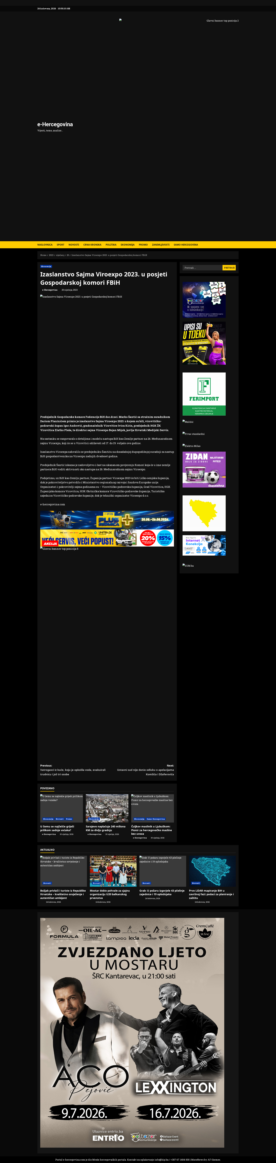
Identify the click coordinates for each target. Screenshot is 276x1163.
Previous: (73, 770)
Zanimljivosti (160, 244)
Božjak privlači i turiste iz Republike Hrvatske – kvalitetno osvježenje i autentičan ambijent (63, 894)
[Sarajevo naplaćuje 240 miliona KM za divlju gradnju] (107, 808)
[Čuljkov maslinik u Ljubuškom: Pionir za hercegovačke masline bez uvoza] (152, 808)
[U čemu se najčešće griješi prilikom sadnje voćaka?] (61, 808)
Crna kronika (92, 244)
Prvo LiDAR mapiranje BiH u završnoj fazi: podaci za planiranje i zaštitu (211, 894)
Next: (145, 770)
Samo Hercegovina (186, 244)
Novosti (74, 244)
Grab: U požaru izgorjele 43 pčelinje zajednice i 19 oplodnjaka (162, 892)
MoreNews (197, 1159)
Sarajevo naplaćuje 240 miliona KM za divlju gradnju (105, 828)
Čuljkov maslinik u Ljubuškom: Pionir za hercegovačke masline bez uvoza (151, 830)
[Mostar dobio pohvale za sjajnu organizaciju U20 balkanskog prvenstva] (113, 871)
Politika (111, 244)
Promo (143, 244)
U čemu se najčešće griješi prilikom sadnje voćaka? (57, 828)
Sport (60, 244)
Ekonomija (128, 244)
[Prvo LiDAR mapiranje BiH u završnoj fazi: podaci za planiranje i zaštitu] (212, 871)
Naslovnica (44, 244)
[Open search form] (238, 245)
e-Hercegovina (55, 124)
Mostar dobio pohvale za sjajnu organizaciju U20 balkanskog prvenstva (110, 894)
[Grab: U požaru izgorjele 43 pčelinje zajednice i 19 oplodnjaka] (162, 871)
